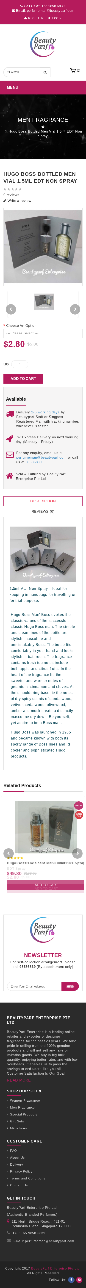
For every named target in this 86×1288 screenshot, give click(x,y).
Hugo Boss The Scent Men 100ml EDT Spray (46, 863)
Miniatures (18, 1128)
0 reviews (11, 195)
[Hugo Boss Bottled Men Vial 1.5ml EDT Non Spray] (43, 247)
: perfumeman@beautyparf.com (44, 1241)
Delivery (16, 1164)
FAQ (13, 1150)
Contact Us (19, 1185)
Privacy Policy (21, 1171)
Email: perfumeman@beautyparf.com (44, 10)
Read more (19, 1080)
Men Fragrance (22, 1107)
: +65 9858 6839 (29, 1233)
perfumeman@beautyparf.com (41, 457)
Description (43, 501)
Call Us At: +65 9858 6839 (43, 6)
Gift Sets (17, 1121)
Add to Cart (23, 379)
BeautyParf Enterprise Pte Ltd (55, 1268)
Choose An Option (21, 325)
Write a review (18, 201)
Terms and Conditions (27, 1178)
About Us (17, 1157)
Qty (6, 364)
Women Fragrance (25, 1100)
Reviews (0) (43, 511)
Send (70, 986)
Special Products (23, 1114)
